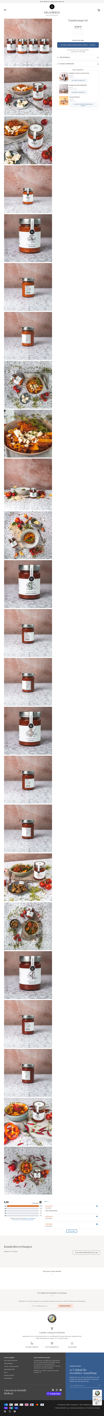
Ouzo (5, 1372)
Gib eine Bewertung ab (86, 1252)
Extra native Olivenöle (10, 1360)
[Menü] (101, 1391)
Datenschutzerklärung (77, 1408)
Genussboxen (8, 1378)
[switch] (97, 1403)
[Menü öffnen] (7, 10)
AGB (80, 1404)
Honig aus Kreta (9, 1375)
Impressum (74, 1404)
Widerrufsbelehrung (62, 1408)
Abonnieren (64, 1306)
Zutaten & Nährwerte (67, 63)
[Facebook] (53, 1390)
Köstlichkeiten (8, 1363)
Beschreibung (65, 57)
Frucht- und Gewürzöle (11, 1366)
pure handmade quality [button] (42, 1357)
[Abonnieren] (98, 1385)
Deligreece (62, 1404)
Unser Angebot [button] (9, 1357)
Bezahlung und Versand (91, 1404)
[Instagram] (57, 1390)
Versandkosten (84, 50)
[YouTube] (61, 1390)
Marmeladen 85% (9, 1369)
